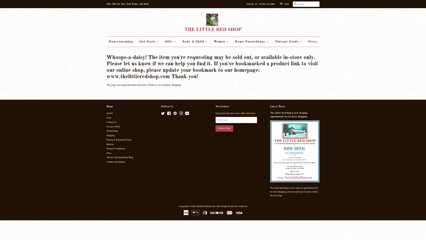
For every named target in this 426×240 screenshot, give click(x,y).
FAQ (108, 117)
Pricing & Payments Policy (119, 139)
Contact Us (111, 122)
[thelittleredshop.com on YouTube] (187, 114)
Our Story (148, 41)
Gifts (169, 41)
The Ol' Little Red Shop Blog (119, 157)
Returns (110, 144)
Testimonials (112, 130)
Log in (250, 4)
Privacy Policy (113, 126)
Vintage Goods (287, 41)
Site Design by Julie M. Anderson (231, 206)
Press (312, 41)
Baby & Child (193, 41)
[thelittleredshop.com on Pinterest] (175, 114)
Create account (267, 4)
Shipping (110, 135)
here (156, 84)
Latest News (277, 106)
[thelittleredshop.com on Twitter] (163, 114)
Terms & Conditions (115, 148)
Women (220, 41)
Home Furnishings (250, 41)
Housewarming (121, 41)
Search (109, 113)
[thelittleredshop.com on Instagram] (181, 114)
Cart (286, 4)
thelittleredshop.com (206, 206)
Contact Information (115, 161)
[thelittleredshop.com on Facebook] (169, 114)
